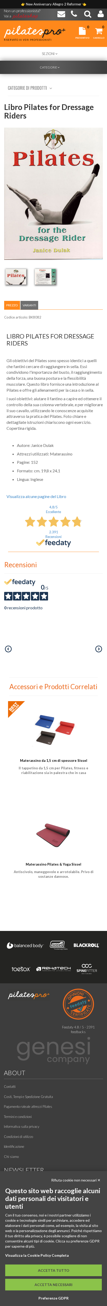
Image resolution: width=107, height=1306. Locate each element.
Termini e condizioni (18, 1117)
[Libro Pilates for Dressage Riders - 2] (45, 277)
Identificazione (14, 1146)
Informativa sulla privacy (21, 1126)
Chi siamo (11, 1157)
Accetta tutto (53, 1270)
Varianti (29, 305)
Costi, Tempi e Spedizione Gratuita (28, 1097)
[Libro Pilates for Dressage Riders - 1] (15, 277)
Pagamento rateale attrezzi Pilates (28, 1106)
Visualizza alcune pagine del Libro (36, 496)
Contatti (10, 1086)
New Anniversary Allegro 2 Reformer (54, 4)
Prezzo (12, 305)
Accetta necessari (53, 1284)
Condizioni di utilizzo (18, 1137)
